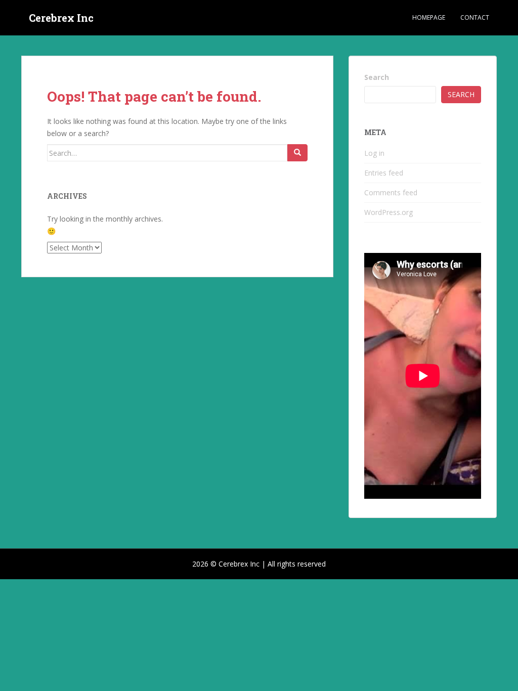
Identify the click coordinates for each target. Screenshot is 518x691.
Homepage (428, 17)
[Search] (297, 152)
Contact (474, 17)
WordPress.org (388, 212)
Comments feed (390, 192)
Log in (374, 153)
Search (376, 77)
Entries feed (383, 173)
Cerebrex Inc (61, 17)
